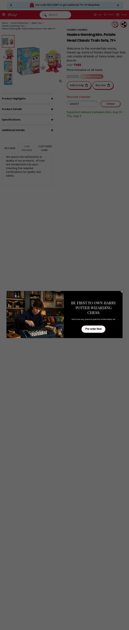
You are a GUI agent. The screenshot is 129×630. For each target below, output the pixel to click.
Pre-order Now (93, 328)
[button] (122, 291)
